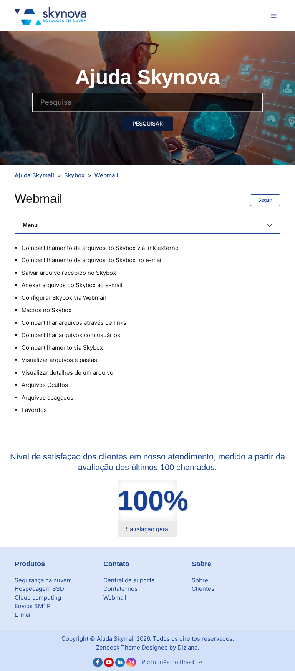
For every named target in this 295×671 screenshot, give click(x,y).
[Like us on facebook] (98, 662)
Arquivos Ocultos (45, 384)
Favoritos (34, 409)
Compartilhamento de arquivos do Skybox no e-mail (92, 260)
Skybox (74, 175)
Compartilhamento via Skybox (62, 347)
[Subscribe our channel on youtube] (109, 662)
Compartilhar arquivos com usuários (71, 335)
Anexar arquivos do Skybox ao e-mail (72, 285)
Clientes (203, 588)
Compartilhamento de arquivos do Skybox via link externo (100, 247)
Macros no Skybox (46, 310)
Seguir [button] (265, 200)
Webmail (106, 175)
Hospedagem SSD (39, 588)
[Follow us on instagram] (131, 662)
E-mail (23, 614)
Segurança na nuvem (43, 580)
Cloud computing (38, 597)
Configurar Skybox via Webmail (64, 297)
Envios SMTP (33, 606)
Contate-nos (120, 588)
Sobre (200, 580)
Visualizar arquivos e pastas (59, 360)
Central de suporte (129, 580)
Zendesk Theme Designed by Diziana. (147, 647)
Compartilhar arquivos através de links (74, 322)
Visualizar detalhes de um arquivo (67, 372)
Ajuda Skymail (34, 175)
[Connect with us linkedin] (120, 662)
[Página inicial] (50, 15)
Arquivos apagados (47, 397)
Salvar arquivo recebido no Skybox (69, 272)
